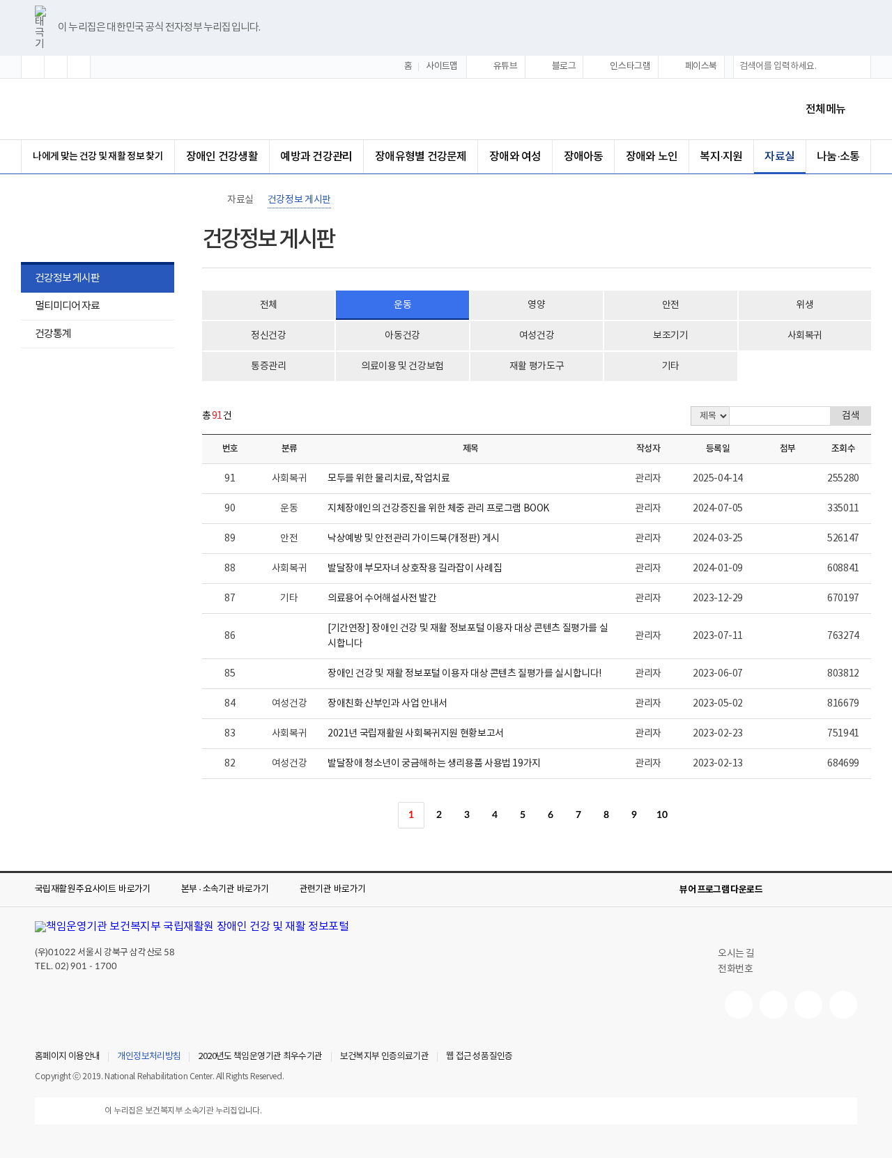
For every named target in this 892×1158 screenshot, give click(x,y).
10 (661, 815)
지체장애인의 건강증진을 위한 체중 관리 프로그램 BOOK (438, 508)
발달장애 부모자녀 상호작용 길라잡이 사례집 (415, 568)
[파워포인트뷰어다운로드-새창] (804, 889)
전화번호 (735, 969)
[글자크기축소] (79, 67)
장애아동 (583, 156)
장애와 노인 (651, 156)
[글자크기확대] (33, 67)
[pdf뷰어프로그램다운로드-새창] (826, 889)
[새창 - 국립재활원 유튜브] (739, 1005)
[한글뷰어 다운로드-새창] (782, 889)
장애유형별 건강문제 (420, 156)
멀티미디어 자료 (67, 306)
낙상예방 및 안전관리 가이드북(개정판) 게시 (414, 538)
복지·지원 (721, 156)
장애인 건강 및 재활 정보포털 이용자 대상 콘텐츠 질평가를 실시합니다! (464, 673)
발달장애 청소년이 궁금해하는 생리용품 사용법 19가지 (434, 763)
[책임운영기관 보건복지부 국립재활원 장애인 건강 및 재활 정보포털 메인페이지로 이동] (192, 926)
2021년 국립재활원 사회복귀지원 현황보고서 (416, 733)
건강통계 (46, 335)
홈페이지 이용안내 (67, 1057)
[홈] (209, 200)
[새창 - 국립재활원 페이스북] (843, 1005)
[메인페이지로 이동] (152, 109)
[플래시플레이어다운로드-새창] (848, 889)
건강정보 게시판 (67, 278)
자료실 (779, 156)
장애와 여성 (515, 156)
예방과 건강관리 (316, 156)
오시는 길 (736, 953)
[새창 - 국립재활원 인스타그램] (808, 1005)
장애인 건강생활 (222, 156)
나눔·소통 (838, 156)
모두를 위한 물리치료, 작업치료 (388, 478)
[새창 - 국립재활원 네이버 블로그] (773, 1005)
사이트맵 (442, 66)
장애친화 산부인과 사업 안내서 (387, 703)
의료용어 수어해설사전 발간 (382, 598)
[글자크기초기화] (56, 67)
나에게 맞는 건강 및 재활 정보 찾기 (98, 156)
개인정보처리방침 (148, 1057)
